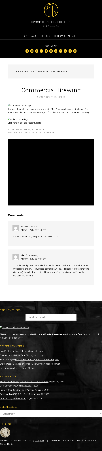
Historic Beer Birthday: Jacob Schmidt (42, 364)
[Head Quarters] (5, 437)
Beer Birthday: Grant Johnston (29, 351)
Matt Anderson (28, 255)
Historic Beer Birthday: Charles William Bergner (37, 359)
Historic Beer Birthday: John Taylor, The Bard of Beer (24, 381)
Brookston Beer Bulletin (51, 22)
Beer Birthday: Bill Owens (25, 368)
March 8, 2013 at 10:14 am (33, 259)
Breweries (25, 129)
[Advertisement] (51, 172)
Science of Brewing (44, 132)
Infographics (27, 132)
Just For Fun (37, 129)
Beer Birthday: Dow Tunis (11, 386)
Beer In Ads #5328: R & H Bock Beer (17, 394)
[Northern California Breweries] (14, 327)
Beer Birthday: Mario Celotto (13, 398)
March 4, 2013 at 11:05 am (33, 230)
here (10, 444)
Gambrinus (5, 355)
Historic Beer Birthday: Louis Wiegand (17, 390)
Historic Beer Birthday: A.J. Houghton (30, 355)
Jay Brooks (5, 368)
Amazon (87, 334)
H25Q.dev (39, 440)
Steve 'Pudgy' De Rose (10, 364)
